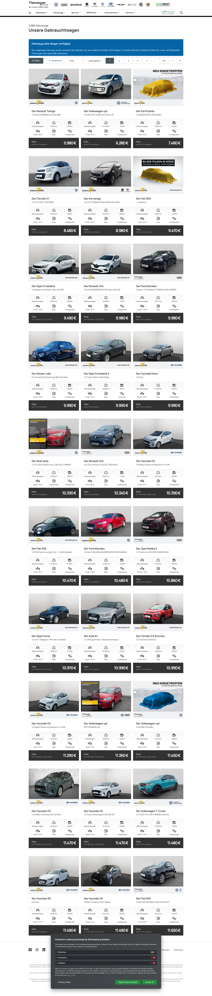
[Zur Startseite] (30, 12)
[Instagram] (37, 950)
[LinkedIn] (43, 950)
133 (163, 61)
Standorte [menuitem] (41, 12)
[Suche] (181, 12)
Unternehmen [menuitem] (111, 12)
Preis (39, 143)
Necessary (62, 952)
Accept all (149, 982)
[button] (76, 61)
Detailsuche (57, 61)
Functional (62, 957)
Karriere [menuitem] (129, 12)
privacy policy (71, 975)
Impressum (178, 950)
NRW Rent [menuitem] (91, 12)
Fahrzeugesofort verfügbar (168, 13)
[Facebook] (30, 950)
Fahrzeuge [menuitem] (58, 12)
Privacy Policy (64, 982)
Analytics (61, 963)
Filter (37, 61)
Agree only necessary (127, 982)
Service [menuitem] (75, 12)
